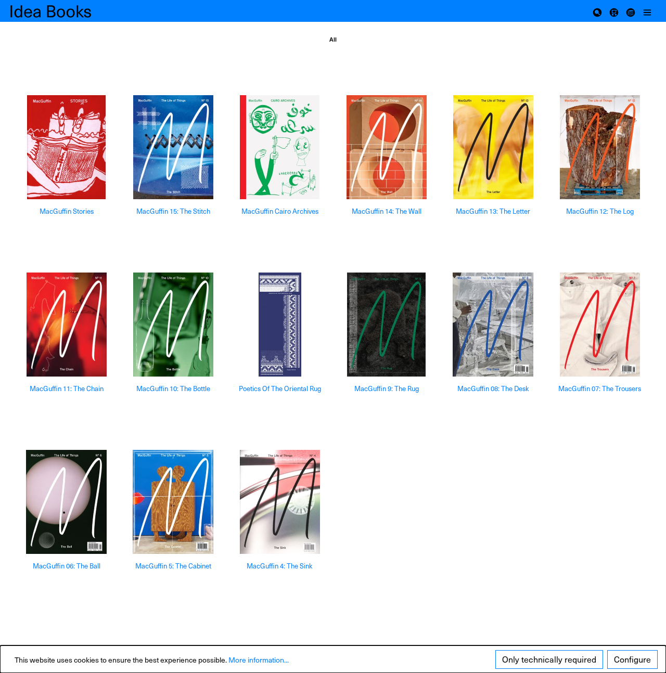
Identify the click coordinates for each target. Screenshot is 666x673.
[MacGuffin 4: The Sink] (279, 502)
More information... (258, 660)
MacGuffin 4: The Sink (280, 566)
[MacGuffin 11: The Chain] (66, 325)
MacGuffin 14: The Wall (386, 211)
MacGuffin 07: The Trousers (599, 388)
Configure (632, 659)
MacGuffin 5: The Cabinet (173, 566)
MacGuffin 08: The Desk (493, 388)
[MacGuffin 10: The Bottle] (173, 325)
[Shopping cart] (614, 11)
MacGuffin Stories (67, 211)
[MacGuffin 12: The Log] (599, 147)
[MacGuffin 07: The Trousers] (599, 325)
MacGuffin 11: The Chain (67, 388)
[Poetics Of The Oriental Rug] (279, 325)
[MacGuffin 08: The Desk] (493, 325)
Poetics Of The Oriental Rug (280, 388)
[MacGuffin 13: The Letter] (493, 147)
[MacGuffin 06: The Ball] (66, 502)
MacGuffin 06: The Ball (66, 566)
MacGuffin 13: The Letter (493, 211)
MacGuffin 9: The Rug (386, 388)
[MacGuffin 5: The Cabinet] (173, 502)
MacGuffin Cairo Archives (279, 211)
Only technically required (549, 659)
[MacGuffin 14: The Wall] (386, 147)
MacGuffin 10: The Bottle (173, 388)
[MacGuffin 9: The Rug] (386, 325)
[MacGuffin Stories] (66, 147)
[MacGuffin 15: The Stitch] (173, 147)
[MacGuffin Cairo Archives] (279, 147)
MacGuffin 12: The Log (600, 211)
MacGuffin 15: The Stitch (173, 211)
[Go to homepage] (62, 11)
